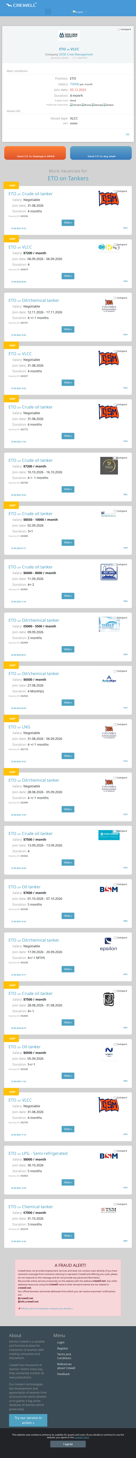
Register (62, 1348)
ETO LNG (19, 727)
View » (68, 222)
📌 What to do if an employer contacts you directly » (45, 1308)
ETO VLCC (20, 247)
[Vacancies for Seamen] (48, 11)
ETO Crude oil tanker (30, 193)
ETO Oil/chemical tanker (33, 300)
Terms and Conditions (64, 1356)
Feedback (63, 1374)
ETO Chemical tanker (30, 1206)
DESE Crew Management (76, 54)
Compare (122, 191)
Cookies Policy (81, 1437)
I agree (68, 1444)
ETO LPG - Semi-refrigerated (37, 1153)
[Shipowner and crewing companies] (54, 11)
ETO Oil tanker (24, 887)
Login (60, 1342)
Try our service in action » (28, 1420)
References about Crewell (66, 1366)
